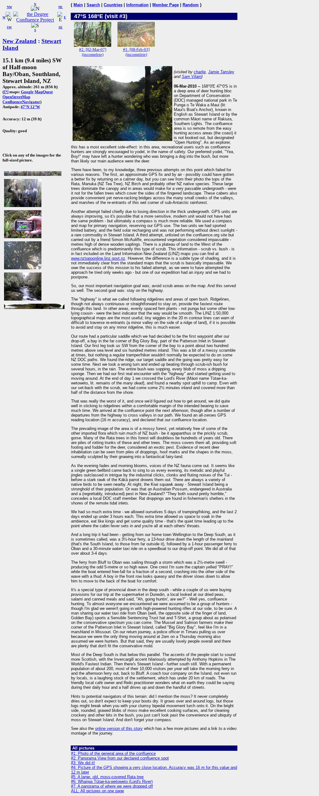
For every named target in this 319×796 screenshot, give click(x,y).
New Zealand (19, 41)
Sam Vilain (191, 76)
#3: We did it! (83, 762)
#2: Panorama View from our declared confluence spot (120, 758)
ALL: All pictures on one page (97, 791)
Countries (113, 4)
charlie (200, 72)
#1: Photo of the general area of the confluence (113, 753)
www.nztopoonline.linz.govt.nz (98, 258)
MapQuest (44, 91)
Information (137, 4)
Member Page (165, 4)
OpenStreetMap (16, 96)
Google (27, 91)
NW (9, 7)
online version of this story (119, 728)
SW (9, 27)
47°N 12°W (30, 106)
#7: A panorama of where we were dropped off (112, 786)
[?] (6, 91)
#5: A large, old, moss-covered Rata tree (107, 776)
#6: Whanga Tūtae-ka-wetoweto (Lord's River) (112, 781)
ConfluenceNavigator (21, 101)
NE (60, 7)
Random (191, 4)
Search (93, 4)
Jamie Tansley (221, 72)
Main (78, 4)
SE (61, 27)
